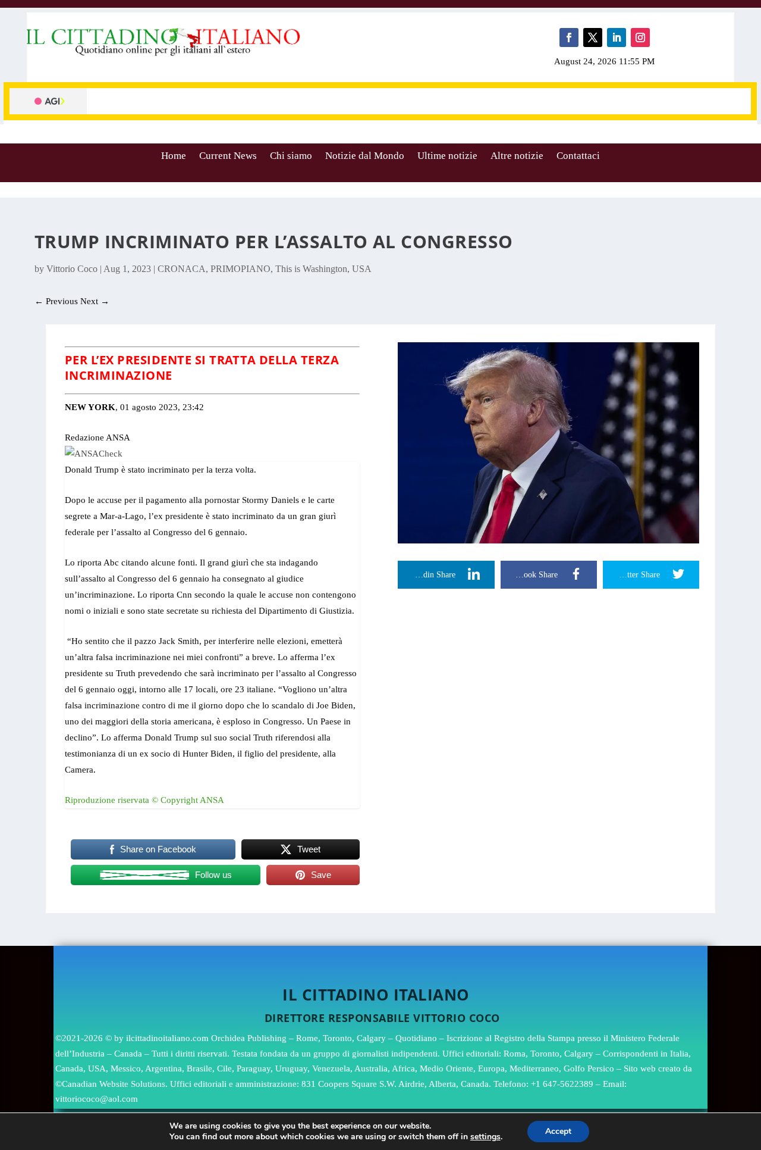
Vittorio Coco (72, 269)
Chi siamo (291, 155)
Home (173, 155)
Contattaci (578, 155)
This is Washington (311, 269)
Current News (228, 155)
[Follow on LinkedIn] (616, 37)
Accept (558, 1131)
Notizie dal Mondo (364, 155)
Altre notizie (516, 155)
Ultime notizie (447, 155)
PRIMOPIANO (240, 269)
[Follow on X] (592, 37)
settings (485, 1137)
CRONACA (182, 269)
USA (362, 269)
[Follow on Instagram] (640, 37)
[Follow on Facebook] (568, 37)
